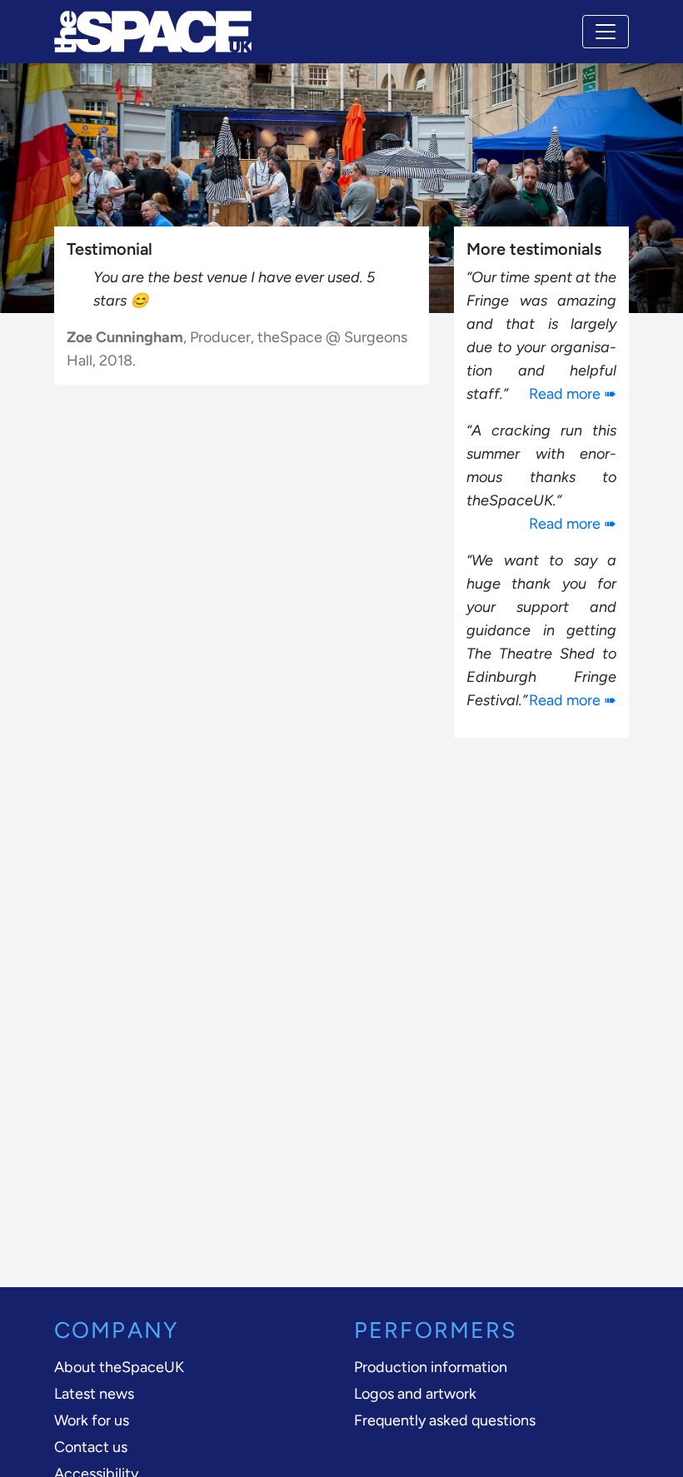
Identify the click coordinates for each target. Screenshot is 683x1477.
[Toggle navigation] (605, 31)
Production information (430, 1367)
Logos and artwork (415, 1394)
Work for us (91, 1420)
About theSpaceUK (119, 1367)
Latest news (94, 1394)
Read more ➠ (572, 394)
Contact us (90, 1447)
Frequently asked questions (445, 1420)
